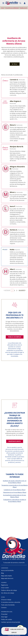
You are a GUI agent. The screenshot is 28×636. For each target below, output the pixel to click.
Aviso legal (4, 617)
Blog (2, 573)
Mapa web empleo (6, 576)
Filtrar (15, 64)
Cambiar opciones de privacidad (10, 622)
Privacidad (4, 614)
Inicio (2, 8)
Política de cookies (6, 619)
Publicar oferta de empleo (17, 630)
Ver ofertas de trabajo (7, 593)
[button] (3, 3)
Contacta (3, 607)
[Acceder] (24, 3)
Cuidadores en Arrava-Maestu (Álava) (14, 490)
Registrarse (4, 585)
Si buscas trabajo (6, 599)
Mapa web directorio (7, 578)
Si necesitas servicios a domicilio (10, 602)
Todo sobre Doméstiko (8, 605)
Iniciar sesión (5, 588)
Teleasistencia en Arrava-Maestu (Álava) (14, 492)
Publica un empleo (14, 337)
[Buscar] (20, 3)
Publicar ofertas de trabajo (9, 590)
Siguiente (22, 290)
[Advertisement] (14, 23)
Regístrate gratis (15, 441)
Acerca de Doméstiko (7, 570)
